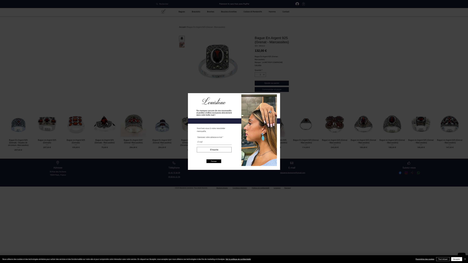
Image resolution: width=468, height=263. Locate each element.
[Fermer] (465, 259)
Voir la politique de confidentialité (238, 259)
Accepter (456, 259)
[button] (213, 161)
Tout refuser (443, 259)
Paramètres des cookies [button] (425, 259)
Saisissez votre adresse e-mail (209, 137)
